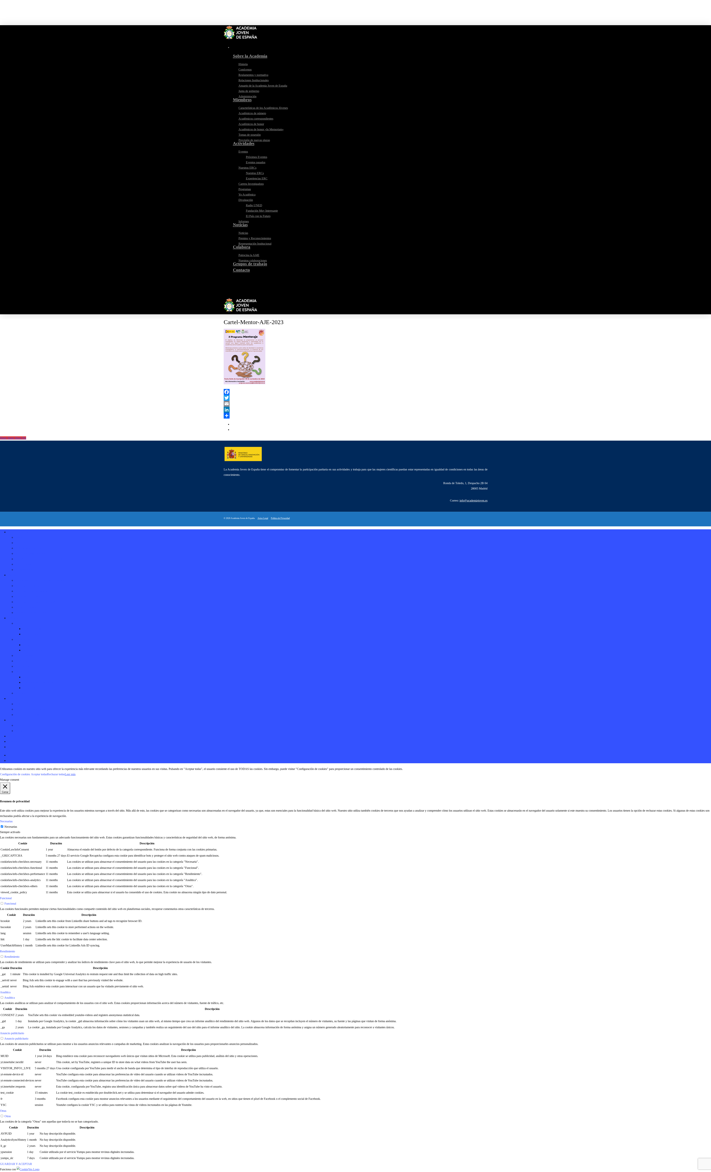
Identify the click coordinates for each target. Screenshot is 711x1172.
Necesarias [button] (6, 821)
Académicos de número (28, 585)
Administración (24, 569)
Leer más (70, 774)
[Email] (356, 404)
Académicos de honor (27, 596)
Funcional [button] (6, 898)
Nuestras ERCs (24, 639)
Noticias (12, 698)
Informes (20, 693)
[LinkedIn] (356, 410)
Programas (21, 660)
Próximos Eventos (33, 628)
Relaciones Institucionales (30, 553)
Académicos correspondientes (32, 591)
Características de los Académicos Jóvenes (39, 580)
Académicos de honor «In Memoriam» (37, 601)
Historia (19, 537)
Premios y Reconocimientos (31, 709)
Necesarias (10, 826)
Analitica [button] (5, 992)
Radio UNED (30, 677)
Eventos (19, 623)
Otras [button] (3, 1110)
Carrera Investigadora (27, 655)
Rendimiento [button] (7, 951)
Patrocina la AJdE (25, 725)
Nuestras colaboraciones (29, 730)
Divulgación (22, 671)
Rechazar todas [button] (56, 774)
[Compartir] (356, 416)
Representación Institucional (31, 714)
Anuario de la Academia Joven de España (39, 558)
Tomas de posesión (26, 607)
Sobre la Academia (18, 532)
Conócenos (21, 542)
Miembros (13, 575)
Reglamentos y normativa (30, 548)
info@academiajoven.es (474, 500)
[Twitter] (356, 398)
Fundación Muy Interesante (38, 682)
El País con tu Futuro (34, 687)
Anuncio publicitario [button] (12, 1033)
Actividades (14, 618)
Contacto (12, 741)
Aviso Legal (263, 518)
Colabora (12, 720)
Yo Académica (23, 666)
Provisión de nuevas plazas (30, 612)
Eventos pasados (32, 634)
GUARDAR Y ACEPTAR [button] (16, 1164)
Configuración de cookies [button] (15, 774)
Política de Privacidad (280, 518)
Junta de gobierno (25, 564)
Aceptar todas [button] (39, 774)
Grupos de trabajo (17, 736)
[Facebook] (356, 392)
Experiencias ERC (33, 650)
